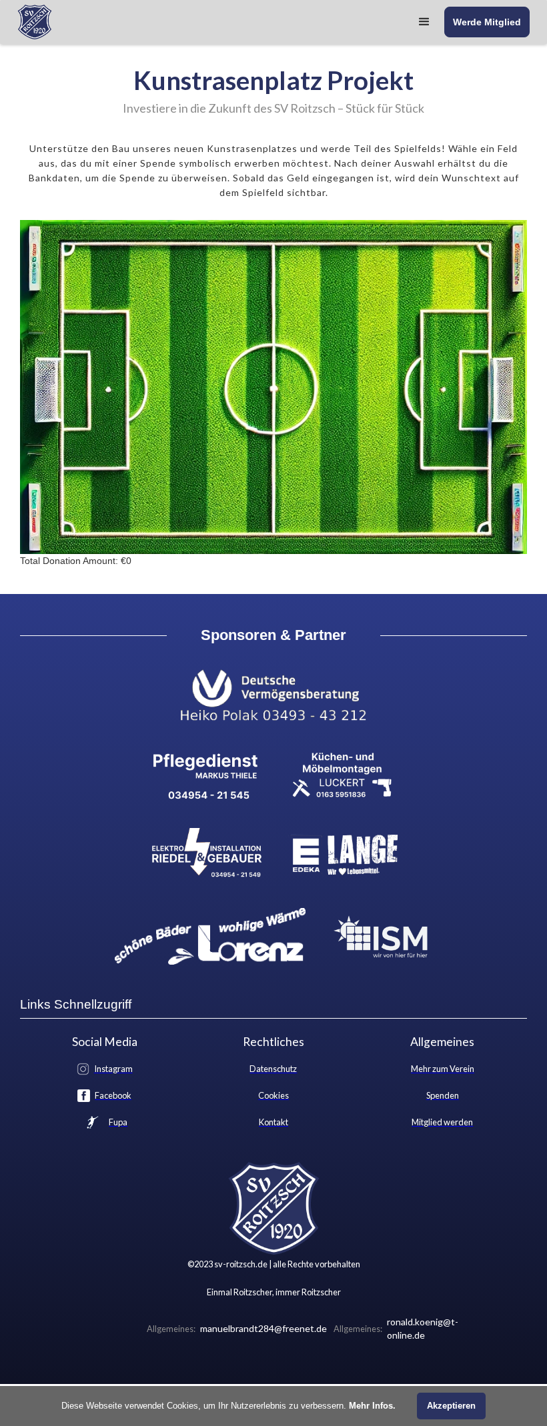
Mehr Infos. (372, 1406)
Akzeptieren (451, 1406)
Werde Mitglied (487, 22)
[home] (34, 22)
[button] (424, 22)
